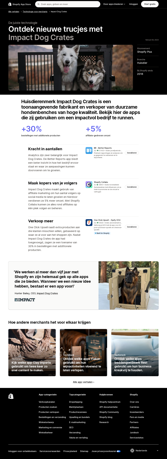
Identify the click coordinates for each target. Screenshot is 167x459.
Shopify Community (109, 412)
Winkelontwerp (46, 422)
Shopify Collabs (101, 182)
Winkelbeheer (46, 432)
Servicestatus (136, 437)
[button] (112, 153)
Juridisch (134, 432)
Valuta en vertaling (78, 437)
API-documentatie (108, 407)
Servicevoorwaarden (50, 451)
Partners (134, 422)
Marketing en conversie (50, 427)
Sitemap (84, 451)
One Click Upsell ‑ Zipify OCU (107, 220)
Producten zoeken (48, 407)
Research (104, 422)
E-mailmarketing (77, 422)
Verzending (74, 432)
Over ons (134, 402)
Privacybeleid (70, 451)
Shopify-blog (105, 417)
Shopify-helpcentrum (109, 402)
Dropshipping (75, 402)
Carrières (134, 407)
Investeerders (137, 412)
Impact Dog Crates (77, 101)
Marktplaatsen (76, 407)
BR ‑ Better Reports (103, 148)
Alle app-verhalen (83, 382)
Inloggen (133, 4)
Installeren (132, 153)
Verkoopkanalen (47, 402)
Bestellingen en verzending (52, 417)
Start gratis (149, 4)
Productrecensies (78, 412)
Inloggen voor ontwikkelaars (22, 451)
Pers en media (137, 417)
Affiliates (134, 427)
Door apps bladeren (113, 4)
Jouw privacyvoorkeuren (103, 451)
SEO (71, 427)
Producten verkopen (49, 412)
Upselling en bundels (79, 417)
